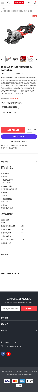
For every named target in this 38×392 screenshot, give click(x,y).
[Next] (35, 34)
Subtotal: (4, 113)
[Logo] (19, 2)
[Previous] (3, 34)
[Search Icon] (8, 3)
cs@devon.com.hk (15, 346)
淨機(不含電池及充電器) (10, 107)
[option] (19, 34)
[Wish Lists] (29, 130)
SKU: (2, 74)
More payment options (19, 141)
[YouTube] (8, 354)
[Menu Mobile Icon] (2, 2)
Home (3, 8)
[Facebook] (3, 354)
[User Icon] (29, 3)
